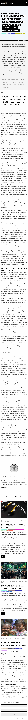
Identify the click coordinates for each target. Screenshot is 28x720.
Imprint (7, 718)
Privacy (11, 718)
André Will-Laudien (14, 474)
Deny (14, 714)
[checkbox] (1, 702)
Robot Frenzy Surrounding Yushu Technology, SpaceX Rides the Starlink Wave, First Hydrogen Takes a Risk (12, 587)
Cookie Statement (18, 718)
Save (14, 710)
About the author (5, 487)
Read (3, 556)
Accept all (14, 705)
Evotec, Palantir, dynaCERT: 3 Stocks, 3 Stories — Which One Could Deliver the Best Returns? (13, 526)
